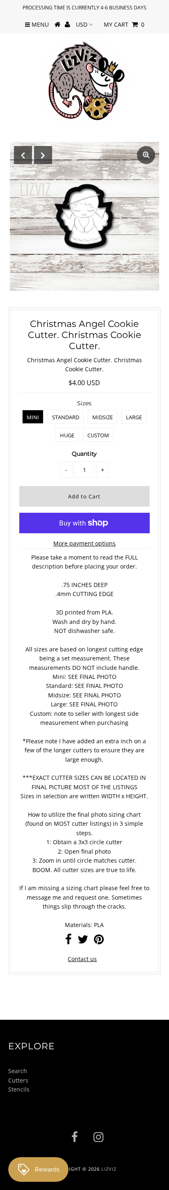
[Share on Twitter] (83, 941)
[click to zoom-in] (146, 155)
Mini (33, 417)
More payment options (84, 543)
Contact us (82, 959)
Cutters (18, 1080)
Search (17, 1071)
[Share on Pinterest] (99, 941)
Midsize (102, 417)
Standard (65, 417)
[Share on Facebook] (68, 941)
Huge (67, 435)
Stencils (19, 1089)
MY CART (124, 24)
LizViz (108, 1169)
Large (134, 417)
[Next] (43, 155)
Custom (98, 435)
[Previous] (23, 155)
